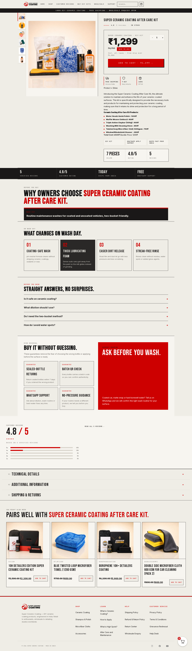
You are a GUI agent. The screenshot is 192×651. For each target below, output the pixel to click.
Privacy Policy (156, 612)
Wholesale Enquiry (133, 633)
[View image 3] (22, 34)
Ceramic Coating (82, 612)
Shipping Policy (131, 612)
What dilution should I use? (96, 307)
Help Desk (154, 633)
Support (111, 4)
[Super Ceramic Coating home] (31, 4)
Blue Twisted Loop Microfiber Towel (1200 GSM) (73, 568)
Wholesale (99, 4)
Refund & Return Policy (135, 619)
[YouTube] (167, 646)
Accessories (80, 633)
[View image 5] (22, 51)
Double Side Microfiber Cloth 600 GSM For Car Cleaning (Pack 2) (163, 570)
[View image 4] (22, 42)
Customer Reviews (65, 4)
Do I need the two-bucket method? (96, 316)
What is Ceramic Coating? (107, 612)
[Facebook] (160, 646)
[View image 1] (22, 17)
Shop (50, 4)
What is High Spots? (108, 627)
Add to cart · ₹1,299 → (136, 63)
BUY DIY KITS (84, 4)
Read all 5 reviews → (94, 426)
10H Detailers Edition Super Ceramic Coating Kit (26, 568)
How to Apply (106, 619)
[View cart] (141, 4)
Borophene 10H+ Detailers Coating (115, 568)
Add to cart (40, 578)
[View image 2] (22, 25)
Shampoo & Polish (83, 619)
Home (42, 4)
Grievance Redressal (159, 626)
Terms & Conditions (158, 619)
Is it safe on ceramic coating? (96, 299)
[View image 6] (22, 59)
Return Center (131, 626)
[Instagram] (152, 646)
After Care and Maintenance (106, 633)
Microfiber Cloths (82, 626)
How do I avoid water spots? (96, 325)
